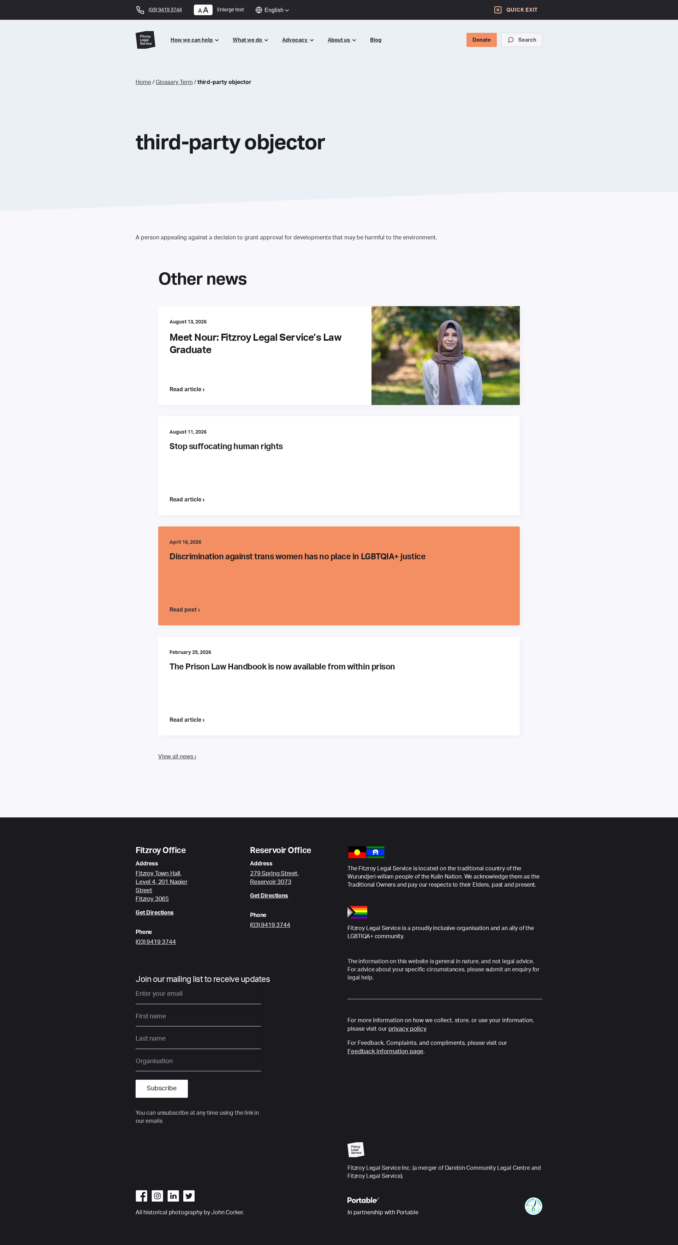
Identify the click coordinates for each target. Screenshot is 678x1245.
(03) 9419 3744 (156, 942)
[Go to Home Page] (147, 39)
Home (143, 82)
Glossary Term (174, 82)
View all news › (177, 756)
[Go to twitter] (189, 1196)
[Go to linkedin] (173, 1196)
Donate (481, 40)
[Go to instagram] (157, 1196)
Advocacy (295, 40)
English (274, 10)
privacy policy (407, 1029)
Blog (375, 40)
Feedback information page (385, 1051)
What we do (248, 40)
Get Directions (155, 913)
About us (339, 40)
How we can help (192, 40)
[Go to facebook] (141, 1196)
